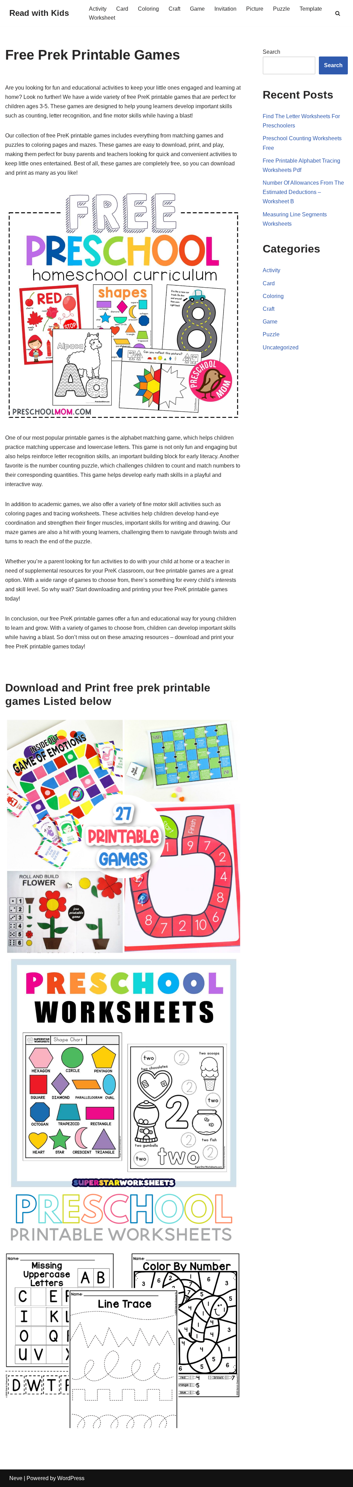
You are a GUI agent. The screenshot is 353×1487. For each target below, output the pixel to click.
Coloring (148, 9)
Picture (254, 9)
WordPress (70, 1478)
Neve (15, 1478)
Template (311, 9)
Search (271, 52)
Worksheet (102, 18)
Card (122, 9)
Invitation (225, 9)
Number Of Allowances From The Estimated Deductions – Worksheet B (303, 192)
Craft (174, 9)
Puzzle (281, 9)
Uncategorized (281, 347)
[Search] (337, 13)
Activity (98, 9)
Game (197, 9)
